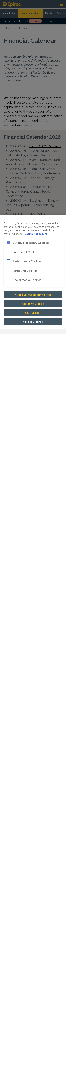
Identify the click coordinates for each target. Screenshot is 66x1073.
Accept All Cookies (33, 303)
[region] (33, 644)
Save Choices (33, 312)
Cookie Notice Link (36, 233)
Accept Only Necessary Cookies (33, 294)
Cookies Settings (33, 321)
